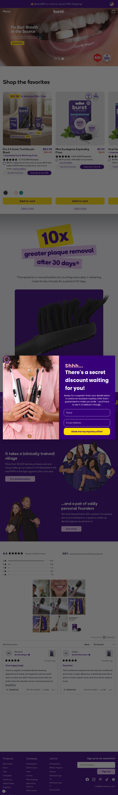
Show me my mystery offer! (87, 431)
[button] (3, 791)
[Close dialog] (6, 359)
